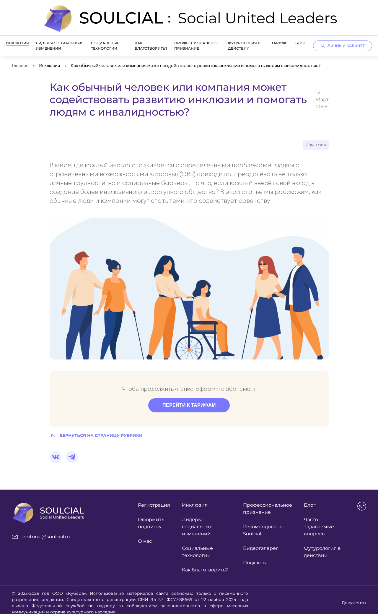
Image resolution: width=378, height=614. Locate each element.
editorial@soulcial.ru (46, 537)
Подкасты (255, 563)
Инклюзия (17, 43)
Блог (300, 43)
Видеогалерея (261, 548)
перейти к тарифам (189, 405)
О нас (145, 541)
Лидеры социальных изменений (197, 527)
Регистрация (154, 505)
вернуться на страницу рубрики (101, 435)
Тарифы (280, 43)
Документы (354, 602)
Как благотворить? (205, 570)
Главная (20, 66)
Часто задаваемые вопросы (319, 527)
